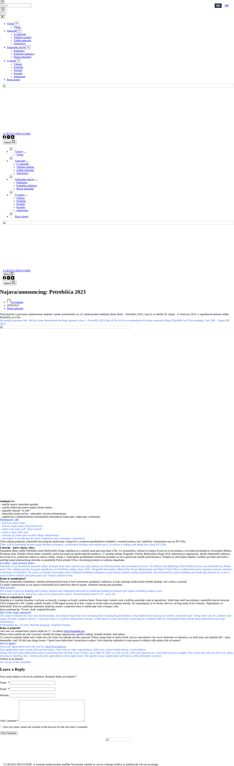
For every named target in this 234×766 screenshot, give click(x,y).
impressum (22, 210)
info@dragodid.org (74, 631)
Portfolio (21, 201)
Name (4, 682)
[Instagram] (9, 137)
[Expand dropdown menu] (24, 152)
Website (4, 695)
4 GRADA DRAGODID (16, 133)
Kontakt (20, 207)
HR (218, 5)
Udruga (20, 197)
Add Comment (9, 720)
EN (226, 5)
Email (4, 689)
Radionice (21, 182)
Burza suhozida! (25, 188)
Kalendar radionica (26, 185)
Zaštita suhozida (25, 170)
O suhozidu (22, 163)
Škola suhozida (15, 308)
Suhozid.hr (22, 173)
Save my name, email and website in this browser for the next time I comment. (45, 726)
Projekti (20, 204)
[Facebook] (5, 137)
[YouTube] (12, 137)
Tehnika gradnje (25, 167)
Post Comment (8, 733)
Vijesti (19, 154)
